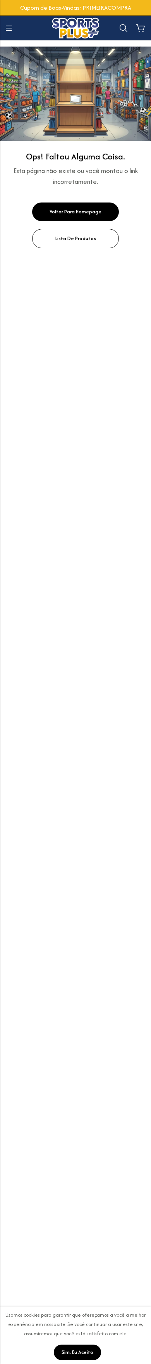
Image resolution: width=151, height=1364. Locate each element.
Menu (9, 28)
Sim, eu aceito (77, 1352)
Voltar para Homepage (75, 211)
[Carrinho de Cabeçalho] (140, 28)
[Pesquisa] (123, 28)
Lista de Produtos (75, 238)
